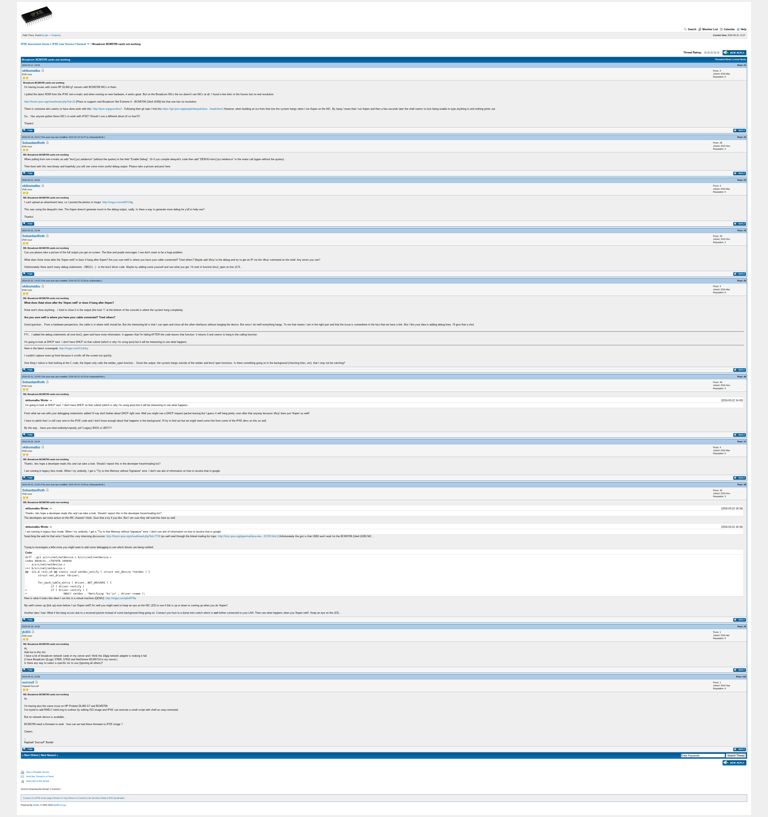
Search (692, 29)
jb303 (26, 632)
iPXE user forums (63, 44)
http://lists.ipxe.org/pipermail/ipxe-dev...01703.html (247, 536)
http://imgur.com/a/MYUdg (117, 202)
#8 (745, 484)
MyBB (36, 805)
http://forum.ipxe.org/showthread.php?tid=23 (49, 101)
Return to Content (77, 798)
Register (56, 35)
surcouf (28, 682)
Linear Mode (739, 59)
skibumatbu (31, 70)
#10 (744, 676)
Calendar (729, 29)
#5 (745, 280)
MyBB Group (59, 805)
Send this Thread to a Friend (40, 776)
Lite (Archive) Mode (97, 798)
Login (45, 35)
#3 (745, 180)
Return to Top (60, 798)
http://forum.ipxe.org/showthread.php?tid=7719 (133, 536)
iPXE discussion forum (35, 44)
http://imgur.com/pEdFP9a (121, 598)
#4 (745, 230)
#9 (745, 626)
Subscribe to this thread (37, 781)
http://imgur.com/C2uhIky (73, 348)
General (81, 44)
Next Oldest (31, 755)
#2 (745, 137)
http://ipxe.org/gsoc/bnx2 (107, 108)
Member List (710, 29)
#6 (745, 376)
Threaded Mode (723, 59)
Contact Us (28, 798)
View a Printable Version (37, 772)
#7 (745, 441)
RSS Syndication (116, 798)
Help (743, 29)
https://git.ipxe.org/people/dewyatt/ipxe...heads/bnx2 (193, 108)
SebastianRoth (96, 137)
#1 (745, 65)
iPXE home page (44, 798)
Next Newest (48, 755)
